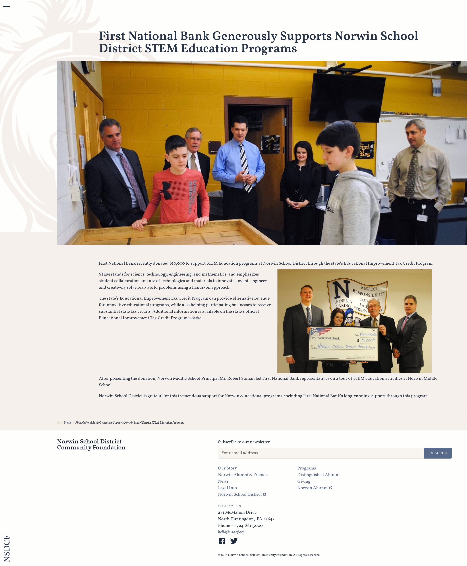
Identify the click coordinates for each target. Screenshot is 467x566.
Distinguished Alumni (318, 475)
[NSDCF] (6, 549)
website (194, 318)
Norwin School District (240, 495)
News (68, 423)
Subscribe (437, 453)
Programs (306, 468)
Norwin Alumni (312, 488)
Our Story (227, 468)
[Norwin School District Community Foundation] (58, 423)
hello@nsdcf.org (231, 532)
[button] (6, 7)
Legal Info (227, 488)
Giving (303, 481)
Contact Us (229, 506)
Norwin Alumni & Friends (243, 475)
